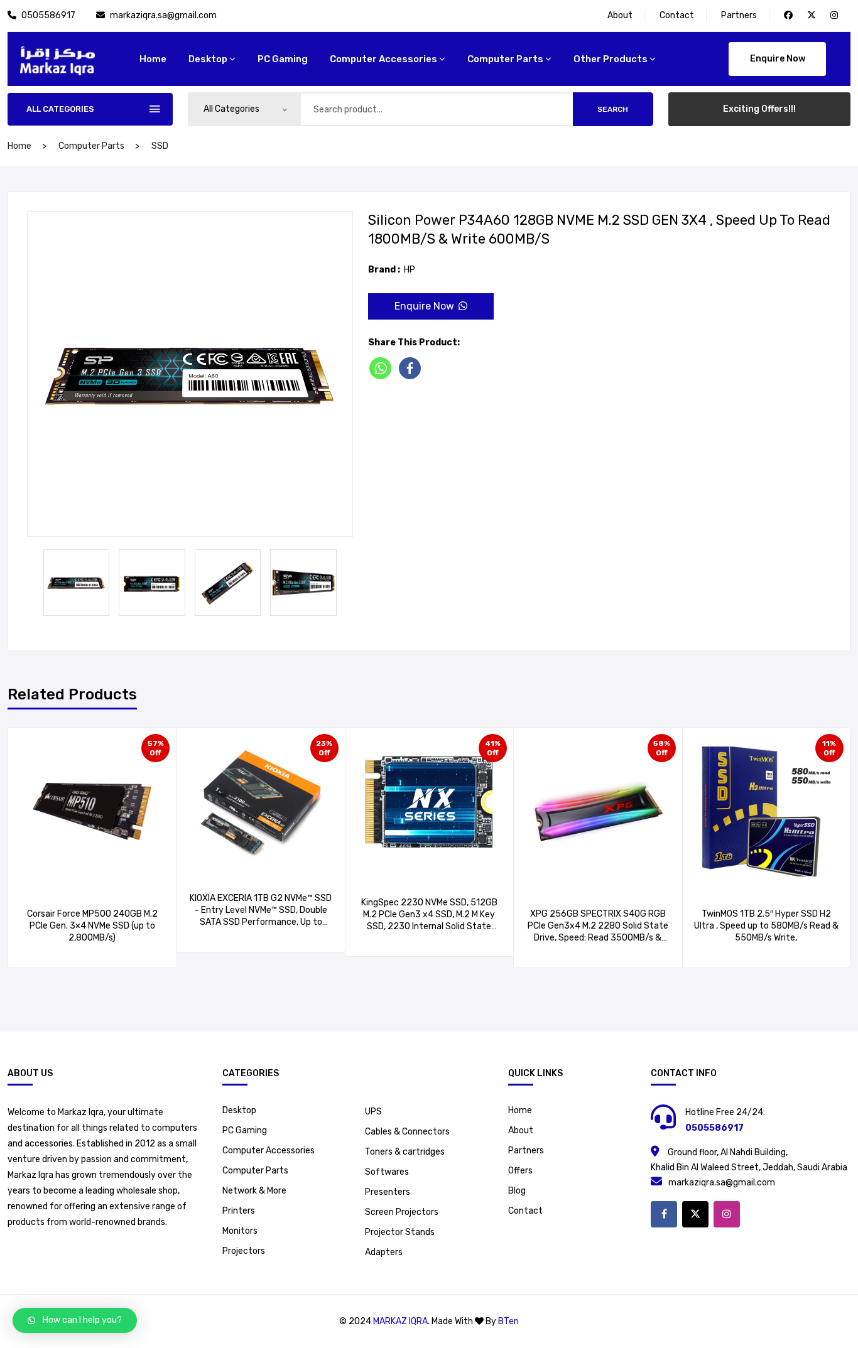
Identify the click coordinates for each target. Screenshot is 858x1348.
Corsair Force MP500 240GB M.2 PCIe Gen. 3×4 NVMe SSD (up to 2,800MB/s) (92, 926)
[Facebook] (412, 368)
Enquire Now (777, 58)
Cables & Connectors (407, 1131)
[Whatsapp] (382, 368)
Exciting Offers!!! (759, 109)
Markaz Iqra (400, 1321)
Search (612, 109)
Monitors (240, 1231)
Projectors (243, 1251)
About (620, 15)
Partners (739, 15)
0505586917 (49, 15)
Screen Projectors (401, 1212)
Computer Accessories (383, 59)
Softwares (387, 1172)
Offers (520, 1170)
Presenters (387, 1192)
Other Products (610, 59)
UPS (373, 1111)
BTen (508, 1321)
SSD (159, 146)
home (152, 59)
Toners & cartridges (405, 1151)
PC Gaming (283, 59)
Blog (517, 1190)
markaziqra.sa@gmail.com (163, 15)
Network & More (254, 1190)
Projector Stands (400, 1232)
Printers (238, 1210)
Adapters (384, 1252)
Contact (677, 15)
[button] (75, 1320)
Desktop (207, 59)
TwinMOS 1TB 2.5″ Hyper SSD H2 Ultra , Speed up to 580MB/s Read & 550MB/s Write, (766, 926)
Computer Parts (505, 59)
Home (520, 1110)
